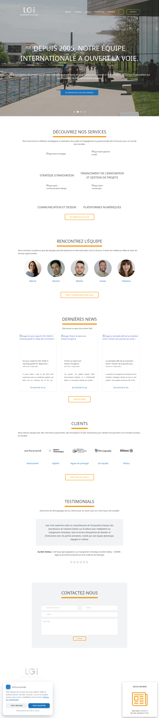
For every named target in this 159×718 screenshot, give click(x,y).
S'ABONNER (95, 693)
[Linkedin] (120, 4)
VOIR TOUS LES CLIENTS (79, 477)
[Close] (49, 685)
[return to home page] (29, 12)
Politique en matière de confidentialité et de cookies (61, 686)
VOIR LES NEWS (79, 399)
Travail (88, 12)
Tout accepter (39, 706)
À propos (111, 12)
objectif (68, 12)
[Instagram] (124, 4)
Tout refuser (16, 706)
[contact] (128, 4)
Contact (133, 12)
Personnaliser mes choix (27, 711)
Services (78, 12)
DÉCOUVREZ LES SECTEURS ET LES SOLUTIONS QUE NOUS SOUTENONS (79, 98)
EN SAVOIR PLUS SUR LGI (79, 217)
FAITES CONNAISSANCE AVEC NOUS (79, 295)
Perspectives (99, 12)
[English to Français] (121, 11)
